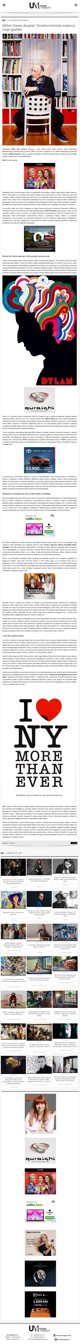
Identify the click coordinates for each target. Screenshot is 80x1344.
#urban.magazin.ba (63, 1335)
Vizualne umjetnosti (18, 20)
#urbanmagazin (63, 1339)
